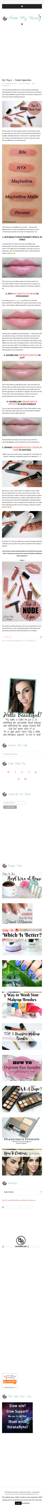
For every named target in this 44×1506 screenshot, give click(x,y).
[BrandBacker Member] (21, 1247)
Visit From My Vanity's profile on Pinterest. (19, 1200)
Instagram (17, 300)
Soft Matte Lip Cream (24, 293)
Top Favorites (30, 641)
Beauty (21, 641)
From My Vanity (22, 17)
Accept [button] (18, 1503)
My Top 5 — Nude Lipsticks (16, 80)
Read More (26, 1503)
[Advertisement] (22, 52)
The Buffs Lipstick (28, 355)
